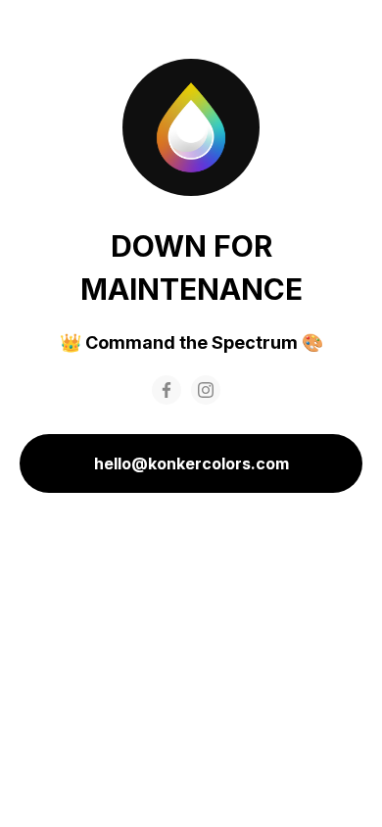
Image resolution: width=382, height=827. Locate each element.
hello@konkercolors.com (191, 463)
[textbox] (191, 343)
